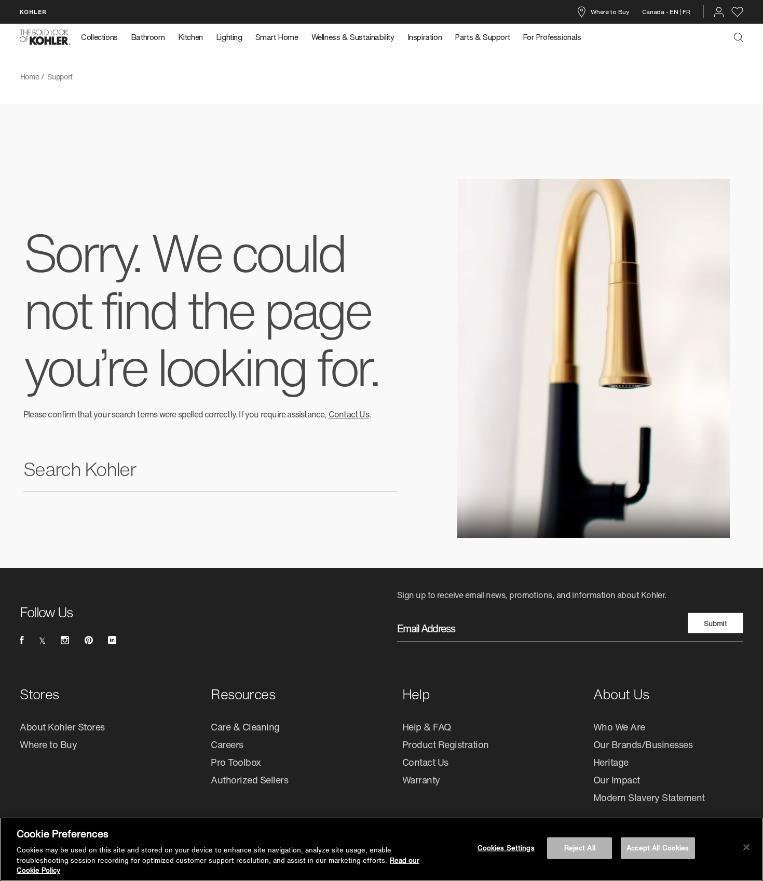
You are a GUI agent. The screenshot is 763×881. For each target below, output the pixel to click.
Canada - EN (660, 11)
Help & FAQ (426, 727)
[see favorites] (737, 12)
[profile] (719, 12)
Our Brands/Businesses (643, 744)
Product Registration (445, 744)
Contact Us (349, 414)
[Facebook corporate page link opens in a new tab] (21, 640)
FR (686, 11)
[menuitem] (102, 37)
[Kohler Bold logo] (45, 37)
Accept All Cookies (657, 848)
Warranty (421, 780)
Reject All (579, 848)
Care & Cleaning (245, 727)
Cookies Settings (506, 848)
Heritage (611, 762)
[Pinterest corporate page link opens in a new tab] (89, 640)
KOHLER (33, 12)
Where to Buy (610, 11)
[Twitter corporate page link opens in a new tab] (42, 640)
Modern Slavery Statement (649, 797)
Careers (227, 744)
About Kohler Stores (62, 727)
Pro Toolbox (236, 762)
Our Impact (616, 780)
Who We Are (619, 727)
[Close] (746, 847)
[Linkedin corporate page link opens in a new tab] (112, 640)
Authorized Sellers (249, 780)
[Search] (738, 37)
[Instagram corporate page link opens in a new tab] (65, 640)
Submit (715, 623)
